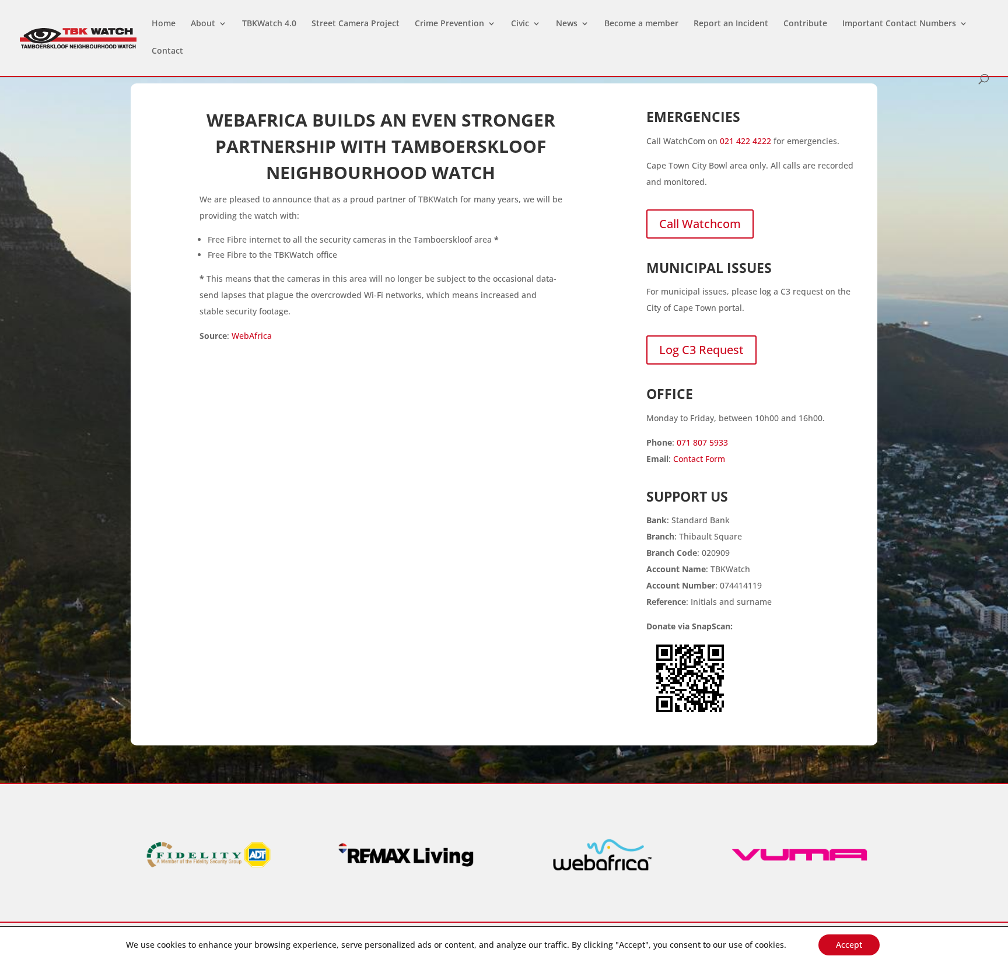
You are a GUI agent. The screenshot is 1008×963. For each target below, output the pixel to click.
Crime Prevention (449, 24)
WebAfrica (252, 335)
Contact (167, 51)
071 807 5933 (702, 442)
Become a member (641, 24)
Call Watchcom (700, 224)
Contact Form (699, 458)
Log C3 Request (701, 350)
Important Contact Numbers (899, 24)
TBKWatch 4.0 (269, 24)
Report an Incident (731, 24)
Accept (849, 944)
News (567, 24)
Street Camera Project (356, 24)
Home (164, 24)
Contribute (805, 24)
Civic (520, 24)
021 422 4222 (745, 140)
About (203, 24)
